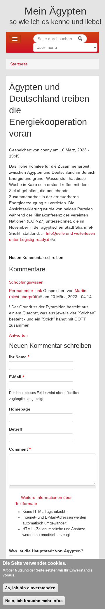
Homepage (19, 409)
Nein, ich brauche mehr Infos (34, 600)
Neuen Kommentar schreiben (36, 257)
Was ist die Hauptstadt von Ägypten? (46, 551)
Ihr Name (19, 356)
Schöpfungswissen (26, 282)
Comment (20, 449)
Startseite (19, 64)
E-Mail (16, 377)
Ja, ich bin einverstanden (30, 587)
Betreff (15, 429)
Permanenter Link (25, 290)
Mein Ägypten (55, 11)
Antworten (18, 335)
